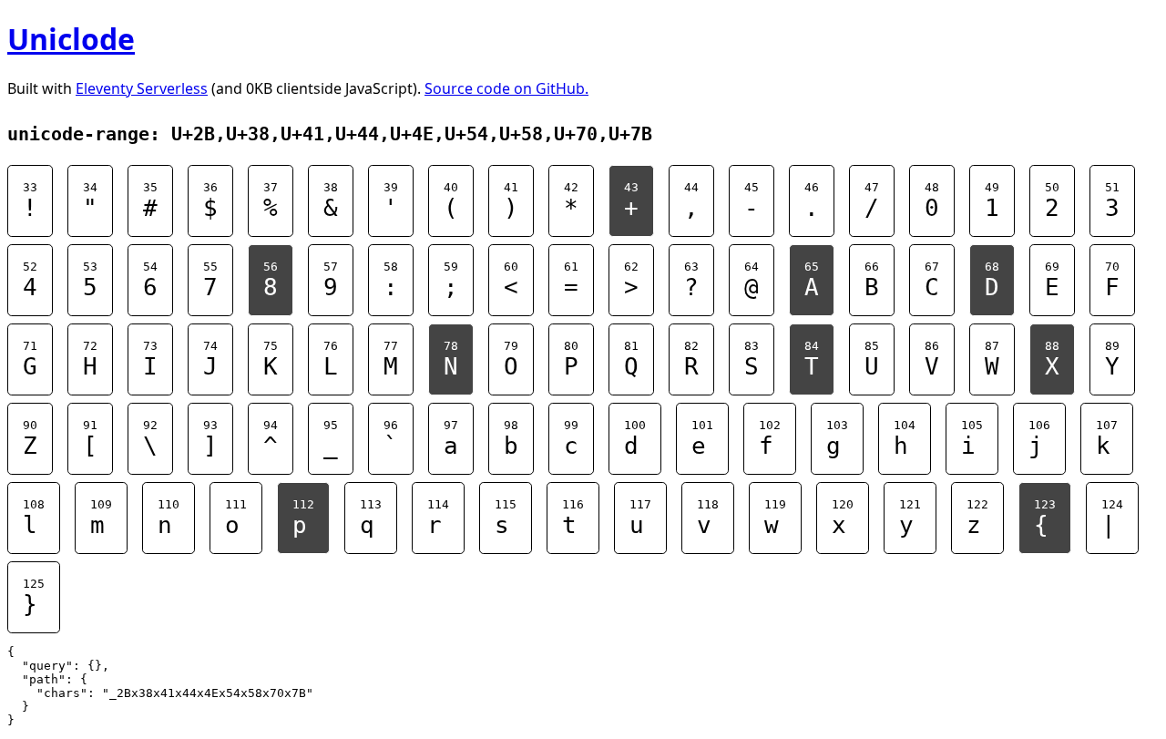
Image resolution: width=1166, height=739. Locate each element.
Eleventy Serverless (142, 88)
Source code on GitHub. (506, 88)
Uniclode (71, 38)
